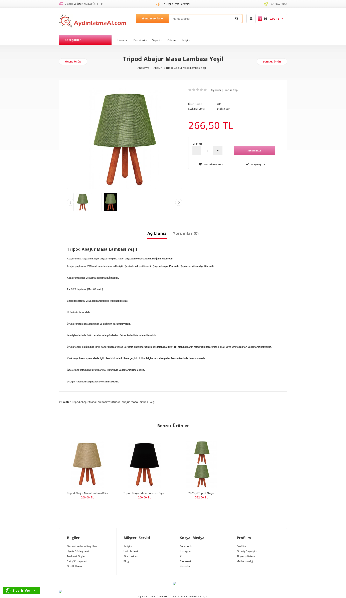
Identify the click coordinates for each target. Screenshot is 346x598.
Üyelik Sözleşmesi (78, 551)
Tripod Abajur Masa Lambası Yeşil (186, 68)
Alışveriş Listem (246, 556)
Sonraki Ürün (272, 61)
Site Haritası (131, 556)
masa (134, 402)
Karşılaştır (257, 164)
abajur (126, 402)
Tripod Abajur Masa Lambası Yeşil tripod (96, 402)
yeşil (152, 402)
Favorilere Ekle (213, 164)
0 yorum (216, 90)
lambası (144, 402)
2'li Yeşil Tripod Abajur (201, 493)
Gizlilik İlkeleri (75, 566)
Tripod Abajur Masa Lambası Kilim (87, 493)
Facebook (186, 546)
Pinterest (185, 561)
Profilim (241, 546)
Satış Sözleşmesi (77, 561)
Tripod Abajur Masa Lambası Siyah (145, 493)
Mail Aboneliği (245, 561)
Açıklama (157, 233)
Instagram (186, 551)
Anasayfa (143, 68)
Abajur (158, 68)
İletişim (128, 546)
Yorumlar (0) (186, 233)
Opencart (162, 596)
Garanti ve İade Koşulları (82, 546)
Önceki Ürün (73, 61)
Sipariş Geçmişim (247, 551)
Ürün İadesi (131, 551)
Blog (126, 561)
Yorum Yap (231, 90)
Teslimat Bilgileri (76, 556)
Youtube (185, 566)
